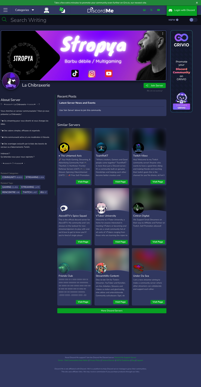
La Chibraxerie (36, 85)
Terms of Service (108, 360)
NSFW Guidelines (123, 360)
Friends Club (66, 275)
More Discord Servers (112, 310)
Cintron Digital (141, 215)
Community (12, 177)
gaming (10, 187)
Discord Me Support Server (125, 357)
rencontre (10, 192)
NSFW (172, 19)
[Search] (4, 19)
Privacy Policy (94, 360)
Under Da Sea (141, 275)
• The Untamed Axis (70, 155)
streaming (30, 187)
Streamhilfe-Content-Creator (108, 277)
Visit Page (83, 181)
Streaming (35, 177)
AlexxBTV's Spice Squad (73, 215)
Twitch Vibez (140, 155)
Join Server (157, 85)
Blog (133, 360)
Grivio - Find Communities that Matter (73, 360)
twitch (30, 192)
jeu (43, 192)
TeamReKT (102, 155)
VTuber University (106, 215)
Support (139, 360)
